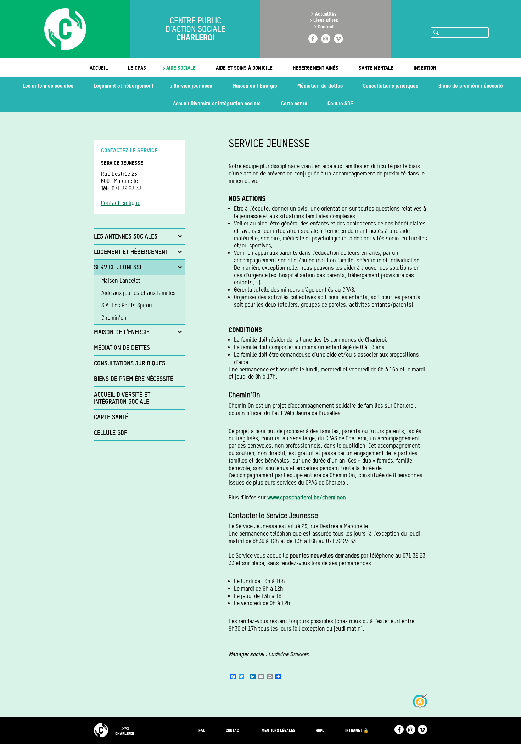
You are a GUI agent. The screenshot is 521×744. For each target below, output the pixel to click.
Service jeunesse (193, 85)
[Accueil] (65, 30)
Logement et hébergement (123, 85)
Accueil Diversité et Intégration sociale (217, 103)
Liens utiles (325, 20)
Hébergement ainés (315, 68)
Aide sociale (181, 68)
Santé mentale (376, 68)
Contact (326, 26)
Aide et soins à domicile (244, 68)
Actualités (326, 14)
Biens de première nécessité (470, 85)
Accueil (99, 68)
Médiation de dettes (320, 85)
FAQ (201, 730)
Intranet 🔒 (357, 730)
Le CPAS (137, 68)
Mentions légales (278, 730)
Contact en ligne (120, 203)
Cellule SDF (340, 103)
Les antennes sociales (48, 85)
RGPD (320, 730)
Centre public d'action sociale (195, 29)
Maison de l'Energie (255, 85)
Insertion (425, 68)
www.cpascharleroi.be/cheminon (306, 497)
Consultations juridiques (390, 85)
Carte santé (294, 103)
